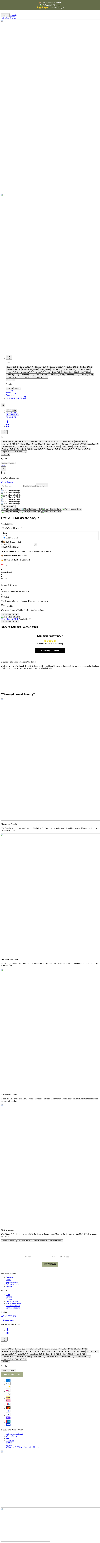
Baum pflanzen (12, 1282)
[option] (12, 367)
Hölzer (8, 1280)
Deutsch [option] (10, 388)
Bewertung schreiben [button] (50, 650)
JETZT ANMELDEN (50, 1264)
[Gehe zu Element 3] (51, 509)
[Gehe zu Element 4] (72, 509)
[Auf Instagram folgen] (7, 426)
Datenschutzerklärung (14, 1434)
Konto (3, 465)
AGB (8, 1438)
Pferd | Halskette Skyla (10, 619)
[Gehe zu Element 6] (31, 511)
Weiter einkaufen (7, 482)
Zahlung (9, 1299)
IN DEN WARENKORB (10, 547)
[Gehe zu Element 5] (11, 511)
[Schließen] (3, 405)
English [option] (17, 388)
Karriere (9, 1286)
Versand (9, 1297)
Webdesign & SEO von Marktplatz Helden (22, 1447)
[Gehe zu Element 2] (31, 509)
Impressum (10, 1441)
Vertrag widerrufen (13, 1308)
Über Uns (9, 1277)
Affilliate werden (12, 1284)
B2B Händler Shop (13, 1303)
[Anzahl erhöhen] (35, 544)
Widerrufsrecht (11, 1436)
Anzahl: (4, 544)
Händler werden (12, 1301)
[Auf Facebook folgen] (7, 423)
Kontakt (9, 1443)
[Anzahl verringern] (9, 544)
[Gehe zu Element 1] (11, 509)
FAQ (8, 1295)
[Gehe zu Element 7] (51, 511)
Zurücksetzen (30, 486)
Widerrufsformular (13, 1306)
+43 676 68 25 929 (8, 1316)
